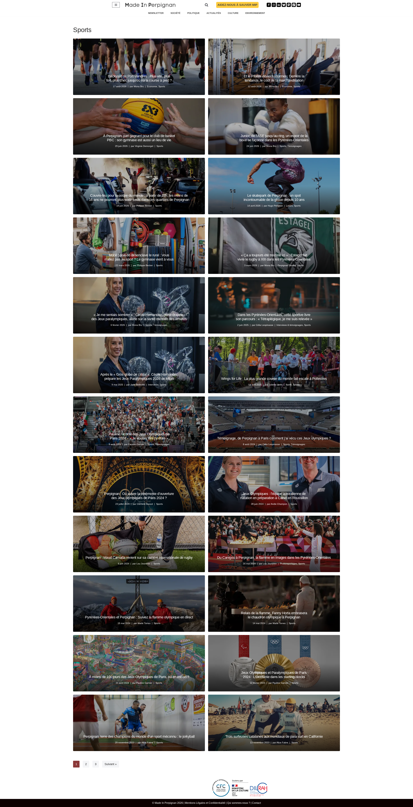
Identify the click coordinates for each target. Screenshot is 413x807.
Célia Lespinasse (264, 325)
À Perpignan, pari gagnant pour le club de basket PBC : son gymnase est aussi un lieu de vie (139, 138)
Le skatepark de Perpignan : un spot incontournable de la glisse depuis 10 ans (274, 197)
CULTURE (233, 13)
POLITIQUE (193, 13)
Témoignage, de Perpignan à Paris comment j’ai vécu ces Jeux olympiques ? (274, 438)
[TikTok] (294, 5)
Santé (289, 384)
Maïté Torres (144, 623)
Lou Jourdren (143, 563)
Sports (161, 86)
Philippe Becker (144, 205)
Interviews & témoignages (290, 325)
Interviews (153, 384)
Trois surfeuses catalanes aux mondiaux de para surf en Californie (274, 736)
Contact (256, 802)
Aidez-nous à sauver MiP (237, 4)
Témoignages (294, 146)
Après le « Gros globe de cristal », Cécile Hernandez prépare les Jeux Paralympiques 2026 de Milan (139, 376)
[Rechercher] (206, 5)
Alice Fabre (147, 742)
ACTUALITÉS (213, 13)
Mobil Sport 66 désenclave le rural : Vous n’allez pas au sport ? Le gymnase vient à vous (139, 257)
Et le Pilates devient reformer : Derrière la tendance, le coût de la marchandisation (274, 78)
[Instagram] (274, 5)
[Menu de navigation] (116, 5)
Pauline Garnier (136, 444)
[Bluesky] (284, 5)
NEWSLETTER (156, 13)
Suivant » (111, 764)
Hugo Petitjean (275, 205)
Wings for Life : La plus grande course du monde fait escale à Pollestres (274, 379)
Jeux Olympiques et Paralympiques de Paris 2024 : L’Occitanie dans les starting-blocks (274, 675)
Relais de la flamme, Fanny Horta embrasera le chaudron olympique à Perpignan (274, 615)
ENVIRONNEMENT (255, 13)
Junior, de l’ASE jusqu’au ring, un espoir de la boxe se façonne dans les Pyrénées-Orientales (273, 138)
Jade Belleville (137, 384)
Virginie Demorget (144, 146)
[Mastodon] (289, 5)
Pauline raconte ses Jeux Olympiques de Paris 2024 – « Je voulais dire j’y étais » (139, 436)
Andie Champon (279, 504)
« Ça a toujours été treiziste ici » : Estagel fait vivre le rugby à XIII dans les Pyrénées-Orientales (273, 257)
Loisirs (289, 205)
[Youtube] (299, 5)
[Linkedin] (279, 5)
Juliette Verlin (275, 384)
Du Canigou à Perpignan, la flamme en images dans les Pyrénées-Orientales (274, 558)
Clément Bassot (145, 504)
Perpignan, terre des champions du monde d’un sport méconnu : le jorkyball (139, 736)
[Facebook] (269, 5)
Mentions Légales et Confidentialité (205, 802)
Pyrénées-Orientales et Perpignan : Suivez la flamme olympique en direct (139, 617)
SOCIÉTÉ (175, 13)
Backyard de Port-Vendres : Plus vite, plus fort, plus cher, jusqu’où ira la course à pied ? (139, 78)
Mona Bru (139, 86)
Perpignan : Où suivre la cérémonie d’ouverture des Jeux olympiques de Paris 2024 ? (139, 496)
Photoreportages (288, 563)
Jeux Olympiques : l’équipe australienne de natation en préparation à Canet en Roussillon (274, 496)
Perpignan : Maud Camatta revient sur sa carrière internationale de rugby (139, 558)
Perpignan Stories (287, 265)
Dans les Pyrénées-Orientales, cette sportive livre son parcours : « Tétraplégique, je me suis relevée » (274, 317)
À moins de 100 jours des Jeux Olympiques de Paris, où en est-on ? (139, 677)
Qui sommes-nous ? (238, 802)
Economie (152, 86)
